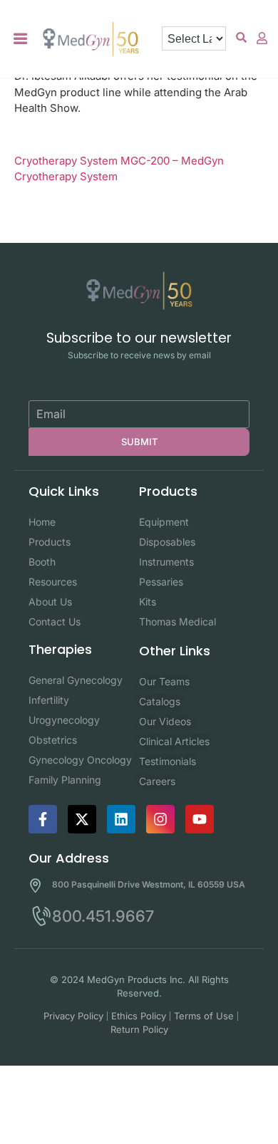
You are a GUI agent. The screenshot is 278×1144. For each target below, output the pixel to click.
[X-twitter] (82, 819)
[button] (21, 39)
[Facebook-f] (43, 819)
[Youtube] (199, 819)
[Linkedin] (121, 819)
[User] (262, 38)
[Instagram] (160, 819)
